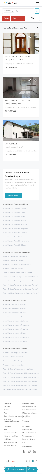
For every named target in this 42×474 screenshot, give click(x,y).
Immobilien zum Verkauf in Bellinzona (15, 224)
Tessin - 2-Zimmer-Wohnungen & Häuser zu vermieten (21, 373)
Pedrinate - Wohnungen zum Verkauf (15, 256)
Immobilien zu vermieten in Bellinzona (15, 321)
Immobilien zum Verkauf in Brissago (14, 245)
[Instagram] (29, 451)
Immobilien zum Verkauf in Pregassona (15, 229)
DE (33, 461)
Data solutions (27, 430)
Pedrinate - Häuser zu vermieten (13, 357)
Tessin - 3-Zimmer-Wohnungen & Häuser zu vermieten (21, 377)
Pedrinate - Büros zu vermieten (13, 365)
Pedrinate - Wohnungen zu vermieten (15, 353)
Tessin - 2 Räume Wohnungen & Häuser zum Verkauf (20, 277)
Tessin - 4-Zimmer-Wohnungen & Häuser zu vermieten (21, 381)
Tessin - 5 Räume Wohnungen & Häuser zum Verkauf (20, 289)
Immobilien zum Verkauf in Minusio (14, 216)
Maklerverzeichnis (10, 445)
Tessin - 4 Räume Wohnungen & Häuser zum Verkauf (20, 285)
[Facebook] (24, 451)
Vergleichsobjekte (28, 436)
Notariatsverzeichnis (10, 442)
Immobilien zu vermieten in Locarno (14, 309)
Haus (14, 18)
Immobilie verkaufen (29, 407)
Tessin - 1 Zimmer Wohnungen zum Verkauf (17, 273)
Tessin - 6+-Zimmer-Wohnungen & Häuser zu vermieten (21, 389)
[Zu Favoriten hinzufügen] (35, 36)
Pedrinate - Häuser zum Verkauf (13, 260)
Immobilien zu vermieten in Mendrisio (15, 329)
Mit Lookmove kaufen (29, 413)
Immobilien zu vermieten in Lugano (14, 304)
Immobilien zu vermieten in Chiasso (14, 333)
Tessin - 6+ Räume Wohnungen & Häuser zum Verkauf (20, 293)
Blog (5, 430)
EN (26, 461)
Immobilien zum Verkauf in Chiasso (14, 237)
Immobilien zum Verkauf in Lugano (14, 208)
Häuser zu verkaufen (11, 433)
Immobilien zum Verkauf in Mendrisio (15, 233)
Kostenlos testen (12, 196)
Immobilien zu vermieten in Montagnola (16, 337)
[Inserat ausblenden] (29, 36)
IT (36, 461)
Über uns (7, 407)
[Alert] (37, 11)
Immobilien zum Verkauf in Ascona (14, 220)
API (23, 442)
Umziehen (25, 421)
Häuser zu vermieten (11, 436)
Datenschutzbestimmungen (12, 416)
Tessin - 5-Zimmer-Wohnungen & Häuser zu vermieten (21, 385)
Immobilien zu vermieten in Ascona (14, 317)
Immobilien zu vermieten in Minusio (14, 313)
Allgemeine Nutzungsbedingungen (11, 420)
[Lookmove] (10, 3)
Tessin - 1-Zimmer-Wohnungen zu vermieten (18, 369)
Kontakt (6, 410)
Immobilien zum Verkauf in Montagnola (16, 241)
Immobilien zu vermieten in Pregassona (16, 325)
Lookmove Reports (28, 439)
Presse (6, 413)
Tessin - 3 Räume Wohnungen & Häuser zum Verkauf (20, 281)
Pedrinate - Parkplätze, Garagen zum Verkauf (18, 264)
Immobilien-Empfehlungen (27, 417)
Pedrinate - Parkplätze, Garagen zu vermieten (18, 361)
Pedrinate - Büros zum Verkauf (13, 269)
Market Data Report (29, 433)
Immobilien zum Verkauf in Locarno (14, 212)
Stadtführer (7, 439)
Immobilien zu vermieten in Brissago (15, 341)
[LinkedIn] (34, 451)
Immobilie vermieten (29, 410)
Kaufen (6, 18)
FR (29, 461)
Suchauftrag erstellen (17, 469)
